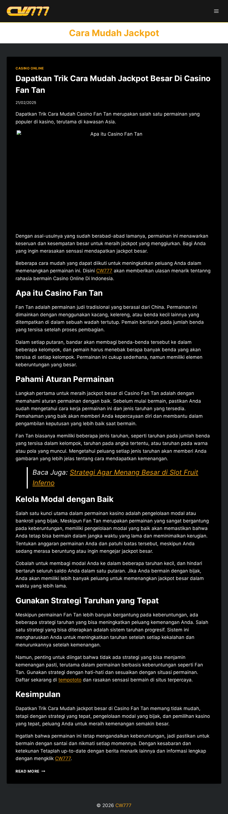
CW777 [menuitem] (104, 270)
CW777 (63, 758)
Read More (30, 771)
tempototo (69, 680)
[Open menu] (216, 11)
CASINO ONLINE (30, 68)
